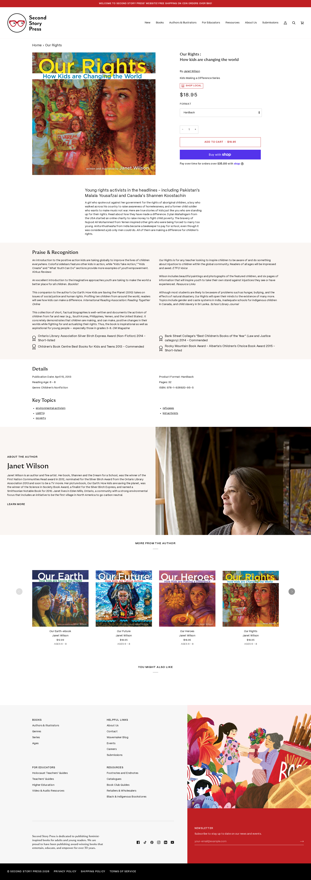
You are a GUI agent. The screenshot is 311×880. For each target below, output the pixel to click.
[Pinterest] (152, 842)
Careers (112, 749)
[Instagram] (158, 842)
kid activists (170, 413)
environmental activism (51, 408)
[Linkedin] (165, 842)
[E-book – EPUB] (60, 591)
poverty (41, 418)
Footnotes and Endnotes (122, 773)
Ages (35, 743)
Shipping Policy (93, 871)
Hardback (189, 113)
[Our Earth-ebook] (60, 591)
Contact (112, 731)
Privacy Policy (65, 871)
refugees (168, 408)
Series (36, 737)
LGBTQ (40, 413)
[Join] (299, 841)
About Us (113, 725)
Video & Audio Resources (48, 791)
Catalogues (114, 779)
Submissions (115, 755)
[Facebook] (138, 842)
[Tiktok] (145, 842)
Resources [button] (115, 767)
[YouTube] (172, 842)
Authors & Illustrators (45, 725)
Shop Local (194, 86)
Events (111, 743)
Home (37, 45)
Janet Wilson (192, 71)
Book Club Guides (118, 785)
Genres (36, 731)
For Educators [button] (43, 767)
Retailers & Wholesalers (121, 791)
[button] (159, 23)
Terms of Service (123, 871)
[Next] (292, 591)
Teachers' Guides (43, 779)
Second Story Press (26, 871)
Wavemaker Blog (117, 737)
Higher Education (43, 785)
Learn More (16, 504)
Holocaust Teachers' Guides (50, 773)
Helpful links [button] (117, 720)
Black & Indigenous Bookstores (127, 796)
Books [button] (37, 720)
